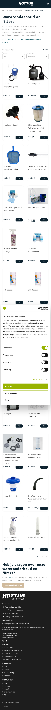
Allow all (8, 386)
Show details (38, 379)
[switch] (45, 355)
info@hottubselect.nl (14, 617)
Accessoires (18, 10)
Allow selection (11, 393)
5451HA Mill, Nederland (15, 610)
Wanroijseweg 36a (13, 607)
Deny (7, 400)
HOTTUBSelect (7, 10)
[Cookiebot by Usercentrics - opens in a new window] (38, 308)
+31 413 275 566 (12, 613)
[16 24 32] (13, 56)
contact (11, 577)
